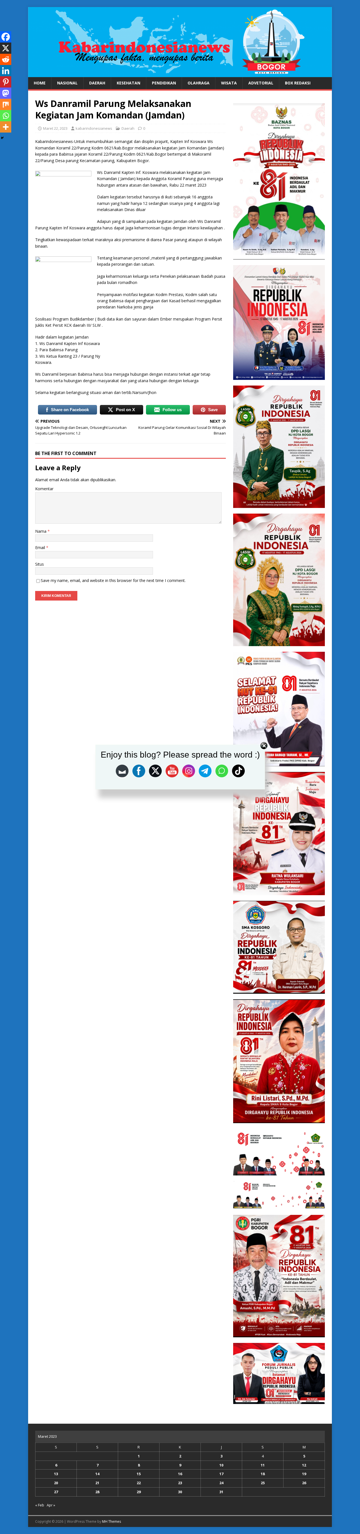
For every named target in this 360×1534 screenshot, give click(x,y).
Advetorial (260, 83)
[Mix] (5, 104)
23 (180, 1482)
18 (263, 1473)
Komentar (44, 488)
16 (180, 1473)
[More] (5, 127)
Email (40, 547)
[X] (5, 48)
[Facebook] (5, 36)
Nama (41, 531)
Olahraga (199, 83)
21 (97, 1482)
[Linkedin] (5, 70)
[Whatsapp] (5, 115)
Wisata (229, 83)
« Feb (39, 1505)
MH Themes (111, 1521)
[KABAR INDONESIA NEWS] (180, 74)
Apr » (51, 1505)
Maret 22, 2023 (55, 128)
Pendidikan (164, 83)
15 (139, 1473)
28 (97, 1491)
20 (56, 1482)
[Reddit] (5, 59)
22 (139, 1482)
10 (221, 1465)
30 (180, 1491)
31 (221, 1491)
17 (221, 1473)
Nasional (67, 83)
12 (304, 1465)
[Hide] (2, 138)
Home (40, 83)
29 (139, 1491)
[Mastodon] (5, 93)
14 (97, 1473)
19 (304, 1473)
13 (56, 1473)
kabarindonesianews (94, 128)
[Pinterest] (5, 82)
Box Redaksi (297, 83)
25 (263, 1482)
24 (221, 1482)
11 (263, 1465)
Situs (39, 564)
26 (304, 1482)
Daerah (97, 83)
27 (56, 1491)
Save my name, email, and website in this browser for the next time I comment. (113, 580)
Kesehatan (128, 83)
